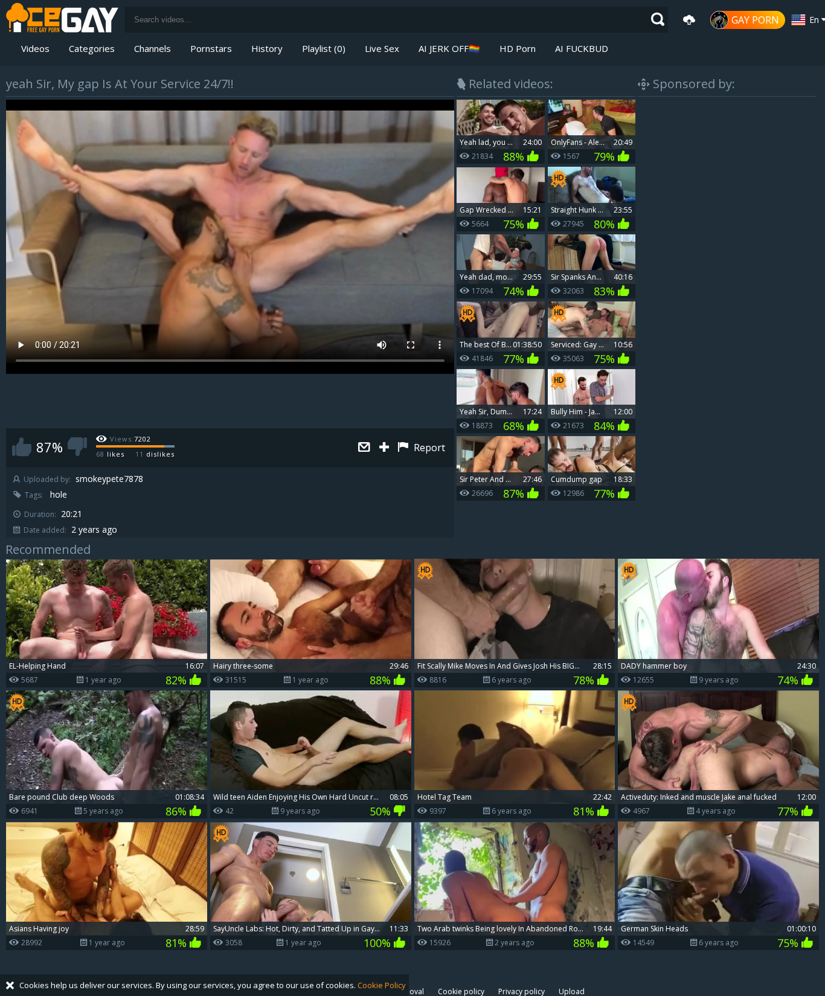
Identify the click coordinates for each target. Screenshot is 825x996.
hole (58, 494)
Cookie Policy (382, 985)
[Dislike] (77, 446)
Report (428, 447)
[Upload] (689, 20)
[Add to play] (385, 447)
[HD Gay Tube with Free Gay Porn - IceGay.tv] (62, 19)
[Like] (21, 446)
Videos (35, 48)
